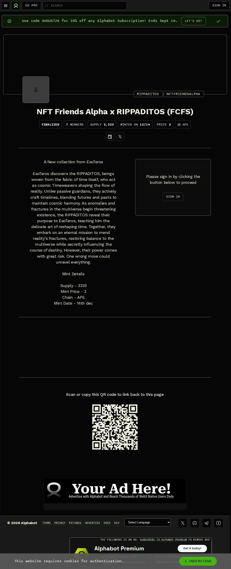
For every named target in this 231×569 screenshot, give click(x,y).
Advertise (92, 522)
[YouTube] (218, 523)
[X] (120, 136)
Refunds (75, 522)
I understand (198, 561)
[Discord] (194, 523)
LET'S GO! (193, 21)
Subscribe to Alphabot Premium (163, 539)
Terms (46, 522)
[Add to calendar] (110, 136)
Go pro (31, 5)
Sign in (219, 5)
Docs (107, 522)
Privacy (59, 522)
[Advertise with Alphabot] (115, 490)
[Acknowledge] (218, 21)
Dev (116, 522)
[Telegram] (206, 523)
